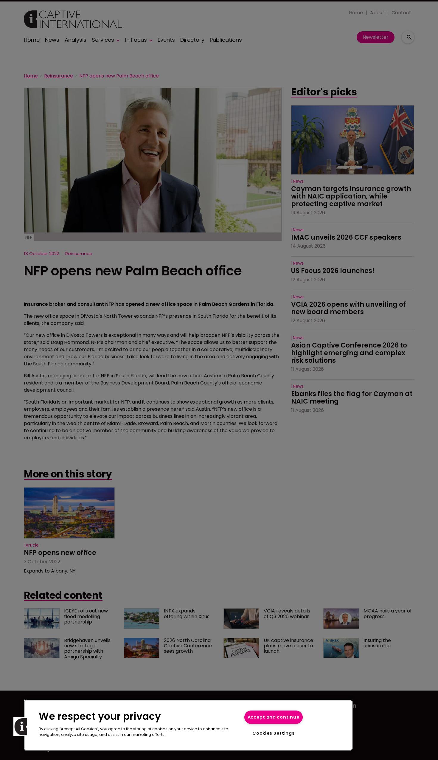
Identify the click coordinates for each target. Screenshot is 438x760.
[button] (22, 726)
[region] (188, 725)
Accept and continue (274, 717)
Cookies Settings (273, 733)
